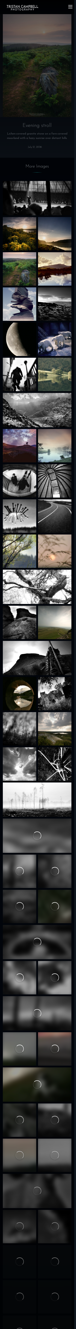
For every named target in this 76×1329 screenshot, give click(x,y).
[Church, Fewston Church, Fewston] (54, 1120)
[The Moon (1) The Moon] (54, 1297)
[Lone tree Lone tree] (37, 836)
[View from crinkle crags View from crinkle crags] (37, 410)
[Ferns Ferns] (19, 977)
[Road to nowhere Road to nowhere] (54, 516)
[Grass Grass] (19, 1297)
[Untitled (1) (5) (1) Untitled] (19, 729)
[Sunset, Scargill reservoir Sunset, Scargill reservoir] (54, 1049)
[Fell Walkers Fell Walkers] (19, 445)
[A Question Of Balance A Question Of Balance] (19, 304)
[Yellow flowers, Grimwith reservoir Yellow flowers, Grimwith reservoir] (19, 233)
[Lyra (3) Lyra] (54, 1261)
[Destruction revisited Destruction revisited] (37, 799)
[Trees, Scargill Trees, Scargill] (19, 871)
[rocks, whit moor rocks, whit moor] (19, 1261)
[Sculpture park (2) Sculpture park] (19, 516)
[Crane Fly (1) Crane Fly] (54, 764)
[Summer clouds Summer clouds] (19, 764)
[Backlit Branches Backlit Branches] (19, 551)
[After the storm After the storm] (54, 233)
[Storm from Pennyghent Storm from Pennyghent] (54, 622)
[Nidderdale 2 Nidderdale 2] (54, 1155)
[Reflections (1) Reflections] (54, 269)
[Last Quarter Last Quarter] (19, 339)
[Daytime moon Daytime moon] (54, 1226)
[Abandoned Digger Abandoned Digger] (37, 942)
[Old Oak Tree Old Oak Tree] (37, 587)
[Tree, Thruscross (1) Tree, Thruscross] (19, 1226)
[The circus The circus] (37, 198)
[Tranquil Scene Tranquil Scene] (54, 374)
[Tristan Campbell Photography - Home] (22, 8)
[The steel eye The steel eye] (19, 481)
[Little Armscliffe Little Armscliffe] (19, 622)
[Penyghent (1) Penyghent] (37, 658)
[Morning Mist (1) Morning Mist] (54, 445)
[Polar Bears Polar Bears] (54, 339)
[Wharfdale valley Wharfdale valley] (19, 1049)
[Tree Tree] (54, 977)
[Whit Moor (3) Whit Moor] (19, 906)
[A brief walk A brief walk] (37, 1013)
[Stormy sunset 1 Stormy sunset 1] (54, 551)
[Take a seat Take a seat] (19, 1120)
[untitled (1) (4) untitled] (54, 871)
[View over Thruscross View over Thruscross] (54, 729)
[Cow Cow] (37, 1191)
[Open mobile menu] (70, 7)
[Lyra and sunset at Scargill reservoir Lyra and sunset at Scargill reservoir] (37, 1084)
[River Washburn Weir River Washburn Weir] (19, 693)
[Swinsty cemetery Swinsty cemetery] (54, 693)
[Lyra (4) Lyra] (54, 906)
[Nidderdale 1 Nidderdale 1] (19, 1155)
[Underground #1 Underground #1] (19, 374)
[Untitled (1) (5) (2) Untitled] (54, 481)
